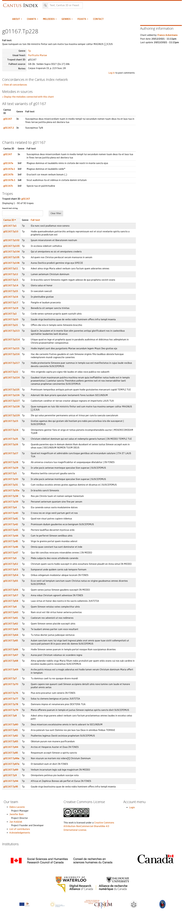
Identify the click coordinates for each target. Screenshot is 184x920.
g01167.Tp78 (10, 704)
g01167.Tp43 (10, 530)
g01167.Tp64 (10, 635)
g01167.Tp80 (10, 724)
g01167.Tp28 (10, 462)
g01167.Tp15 (10, 291)
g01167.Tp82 (10, 735)
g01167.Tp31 (10, 484)
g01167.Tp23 (10, 421)
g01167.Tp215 (11, 348)
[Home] (21, 4)
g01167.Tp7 (10, 678)
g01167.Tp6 (10, 606)
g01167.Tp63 (10, 629)
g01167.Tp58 (10, 601)
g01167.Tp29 (10, 467)
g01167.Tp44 (10, 535)
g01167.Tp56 (10, 589)
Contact (98, 19)
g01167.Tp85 (10, 752)
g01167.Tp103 (11, 246)
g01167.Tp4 (10, 507)
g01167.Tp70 (10, 684)
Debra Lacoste (17, 807)
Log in (111, 72)
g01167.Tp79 (10, 710)
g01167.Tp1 (10, 225)
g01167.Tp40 (10, 513)
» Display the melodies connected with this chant (28, 96)
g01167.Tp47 (10, 552)
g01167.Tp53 (10, 569)
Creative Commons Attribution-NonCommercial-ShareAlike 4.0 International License (89, 826)
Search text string (10, 208)
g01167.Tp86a (11, 758)
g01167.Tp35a (11, 490)
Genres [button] (66, 19)
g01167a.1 (9, 169)
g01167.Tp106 (11, 263)
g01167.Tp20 (10, 319)
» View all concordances (14, 84)
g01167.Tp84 (10, 747)
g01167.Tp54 (10, 575)
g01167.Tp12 (10, 274)
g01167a (8, 163)
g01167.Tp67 (10, 655)
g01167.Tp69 (10, 669)
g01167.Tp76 (10, 693)
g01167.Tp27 (10, 453)
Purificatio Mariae (37, 55)
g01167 (7, 119)
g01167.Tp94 (10, 781)
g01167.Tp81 (10, 730)
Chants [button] (32, 19)
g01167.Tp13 (10, 279)
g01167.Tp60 (10, 612)
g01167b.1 (9, 180)
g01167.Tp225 (11, 389)
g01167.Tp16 (10, 296)
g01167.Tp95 (10, 786)
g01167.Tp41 (10, 518)
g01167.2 (8, 127)
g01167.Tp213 (11, 330)
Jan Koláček (15, 821)
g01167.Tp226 (11, 395)
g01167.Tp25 (10, 438)
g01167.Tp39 (10, 501)
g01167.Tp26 (10, 444)
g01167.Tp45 (10, 541)
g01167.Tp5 (10, 558)
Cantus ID (8, 220)
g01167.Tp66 (10, 649)
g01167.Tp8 (10, 715)
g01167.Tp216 (11, 354)
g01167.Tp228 (11, 406)
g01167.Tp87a (11, 764)
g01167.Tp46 (10, 547)
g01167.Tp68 (10, 660)
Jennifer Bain (16, 814)
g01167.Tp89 (10, 769)
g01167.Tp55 (10, 581)
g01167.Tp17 (10, 302)
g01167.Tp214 (11, 339)
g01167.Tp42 (10, 524)
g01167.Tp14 (10, 285)
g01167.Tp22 (10, 371)
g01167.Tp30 (10, 479)
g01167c (8, 186)
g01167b (8, 174)
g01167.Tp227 (11, 400)
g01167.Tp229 (11, 415)
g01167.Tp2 (10, 313)
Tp (29, 51)
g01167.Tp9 (10, 775)
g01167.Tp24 (10, 430)
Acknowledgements (19, 832)
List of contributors (19, 829)
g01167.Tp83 (10, 741)
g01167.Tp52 (10, 564)
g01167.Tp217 (11, 363)
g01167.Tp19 (10, 308)
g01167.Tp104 (11, 251)
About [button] (16, 19)
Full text (35, 220)
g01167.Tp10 (10, 231)
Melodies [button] (49, 19)
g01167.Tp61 (10, 618)
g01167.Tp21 (10, 325)
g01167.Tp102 (11, 240)
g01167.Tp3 (10, 473)
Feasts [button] (82, 19)
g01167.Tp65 (10, 640)
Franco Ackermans (168, 35)
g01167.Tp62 (10, 623)
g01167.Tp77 (10, 698)
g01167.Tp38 (10, 496)
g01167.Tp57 (10, 595)
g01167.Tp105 (11, 257)
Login (132, 807)
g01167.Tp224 (11, 377)
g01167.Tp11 (10, 268)
